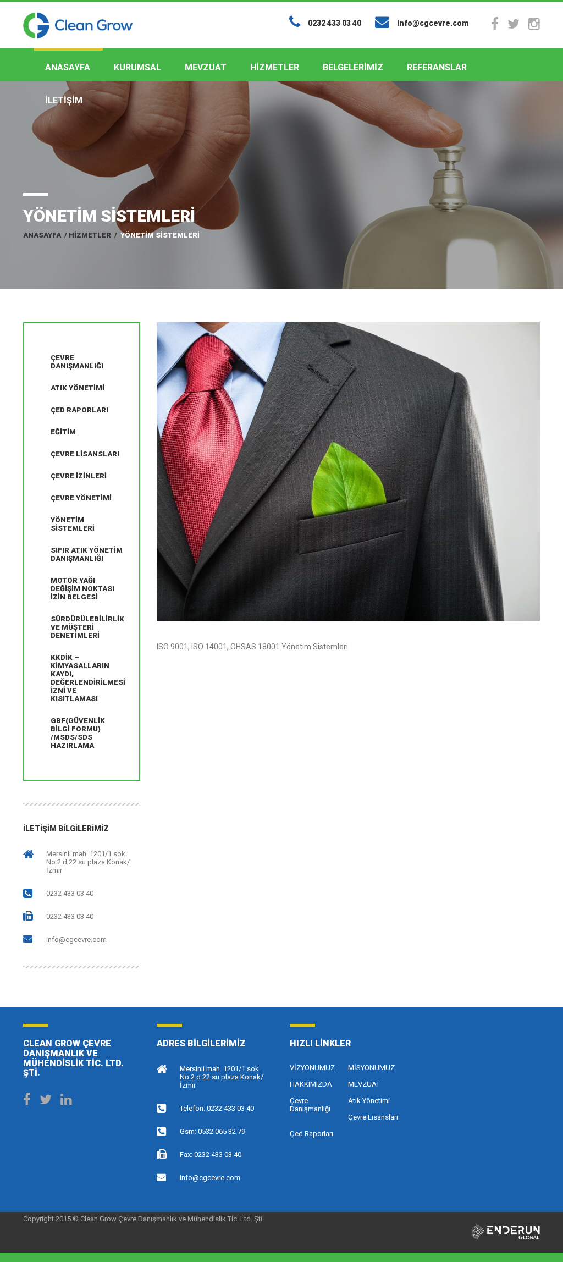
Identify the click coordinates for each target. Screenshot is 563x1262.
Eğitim (63, 432)
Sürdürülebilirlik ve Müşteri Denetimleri (87, 627)
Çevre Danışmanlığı (77, 362)
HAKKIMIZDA (311, 1084)
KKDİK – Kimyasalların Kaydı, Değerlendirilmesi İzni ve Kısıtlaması (88, 678)
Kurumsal (137, 67)
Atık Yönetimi (77, 388)
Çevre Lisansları (85, 454)
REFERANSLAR (437, 67)
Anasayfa (67, 67)
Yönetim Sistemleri (73, 524)
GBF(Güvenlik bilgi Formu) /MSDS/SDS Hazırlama (78, 733)
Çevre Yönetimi (81, 498)
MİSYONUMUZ (371, 1067)
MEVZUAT (206, 67)
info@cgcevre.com (76, 939)
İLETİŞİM (63, 100)
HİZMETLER (274, 67)
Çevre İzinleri (79, 476)
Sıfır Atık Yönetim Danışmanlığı (87, 554)
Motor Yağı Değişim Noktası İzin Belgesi (82, 588)
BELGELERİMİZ (353, 67)
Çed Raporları (79, 410)
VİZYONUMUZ (312, 1067)
